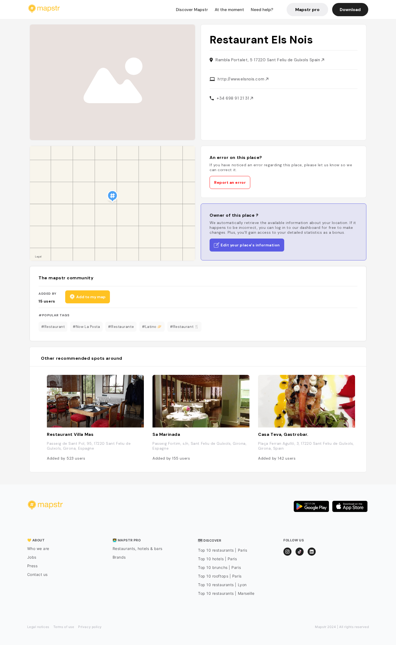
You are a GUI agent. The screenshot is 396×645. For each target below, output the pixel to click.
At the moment (229, 9)
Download (350, 9)
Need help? (262, 9)
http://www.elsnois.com (242, 79)
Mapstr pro (307, 9)
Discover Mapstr (192, 9)
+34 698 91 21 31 (233, 98)
